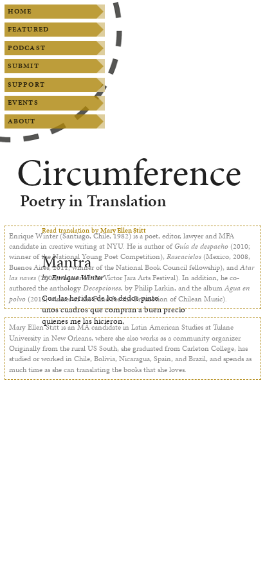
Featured (28, 29)
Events (23, 102)
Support (26, 84)
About (22, 121)
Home (20, 11)
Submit (23, 66)
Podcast (27, 48)
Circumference (129, 173)
